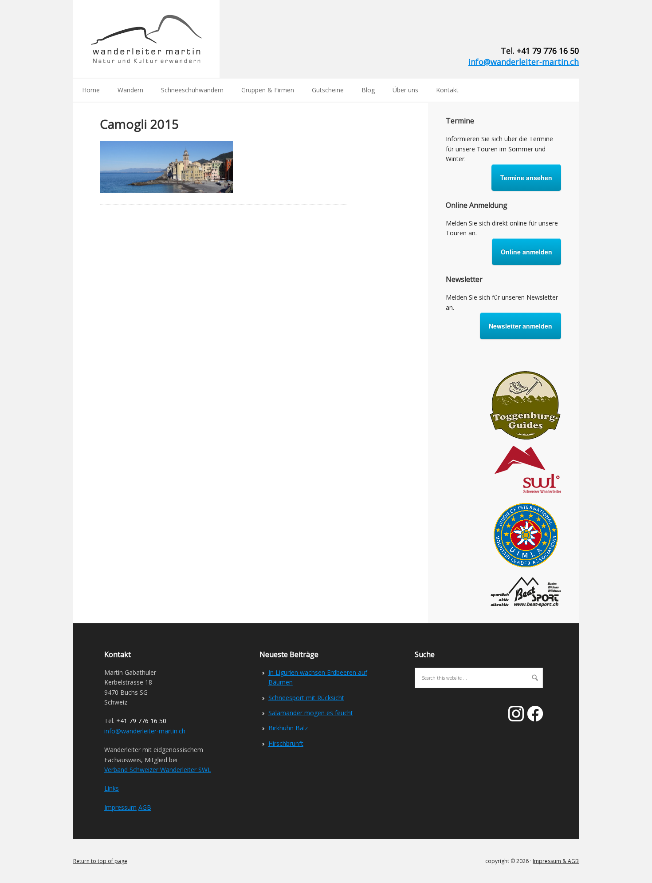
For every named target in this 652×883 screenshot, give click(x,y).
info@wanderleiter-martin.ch (523, 61)
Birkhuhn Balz (288, 728)
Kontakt (447, 90)
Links (111, 788)
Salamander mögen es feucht (310, 713)
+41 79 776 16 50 (548, 50)
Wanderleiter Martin (146, 39)
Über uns (405, 90)
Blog (368, 90)
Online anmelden (526, 251)
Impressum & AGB (556, 861)
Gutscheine (328, 90)
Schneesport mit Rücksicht (306, 697)
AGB (144, 807)
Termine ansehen (526, 177)
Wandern (130, 90)
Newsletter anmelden (520, 325)
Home (91, 90)
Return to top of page (100, 861)
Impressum (120, 807)
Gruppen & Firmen (267, 90)
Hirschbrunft (285, 743)
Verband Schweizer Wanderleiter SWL (157, 769)
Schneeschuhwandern (192, 90)
